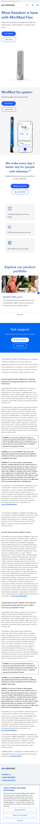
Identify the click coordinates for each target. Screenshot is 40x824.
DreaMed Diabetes (15, 756)
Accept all (20, 820)
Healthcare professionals (9, 1)
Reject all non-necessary (20, 815)
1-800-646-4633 (8, 780)
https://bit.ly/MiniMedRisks (19, 596)
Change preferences (20, 809)
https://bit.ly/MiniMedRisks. (9, 504)
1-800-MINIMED (8, 777)
